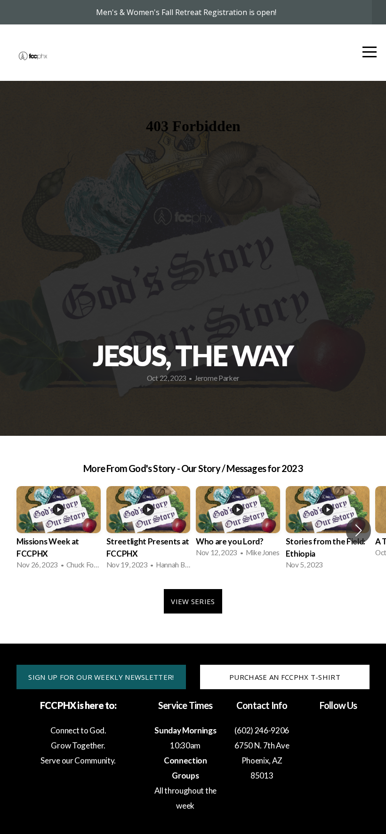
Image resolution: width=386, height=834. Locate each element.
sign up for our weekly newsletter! (101, 677)
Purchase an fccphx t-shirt (284, 677)
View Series (193, 601)
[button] (358, 530)
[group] (58, 530)
